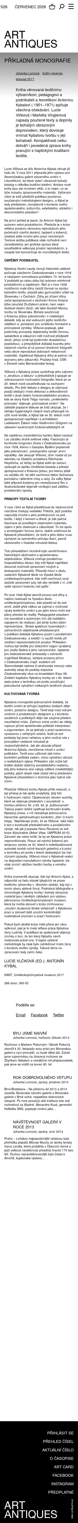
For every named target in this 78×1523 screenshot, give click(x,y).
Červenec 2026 (30, 6)
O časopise (62, 1458)
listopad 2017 (25, 79)
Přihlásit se (60, 1433)
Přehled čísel (58, 1441)
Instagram (62, 1483)
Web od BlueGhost (72, 1509)
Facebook (63, 1475)
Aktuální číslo (58, 1449)
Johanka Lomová (27, 73)
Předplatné (61, 1492)
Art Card (64, 1466)
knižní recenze (52, 73)
